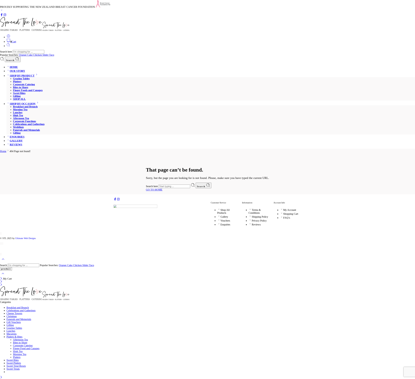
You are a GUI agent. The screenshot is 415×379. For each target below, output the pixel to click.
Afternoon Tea (21, 118)
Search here (6, 51)
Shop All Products (223, 211)
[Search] (8, 45)
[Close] (1, 278)
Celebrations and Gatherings (29, 124)
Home (3, 151)
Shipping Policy (260, 216)
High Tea (18, 115)
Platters (17, 81)
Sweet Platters (13, 363)
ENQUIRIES (17, 136)
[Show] (1, 10)
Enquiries (225, 224)
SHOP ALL (19, 99)
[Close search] (3, 275)
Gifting (17, 96)
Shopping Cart (290, 213)
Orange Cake (26, 55)
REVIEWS (16, 144)
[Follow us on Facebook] (1, 15)
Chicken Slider (41, 55)
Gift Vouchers (13, 322)
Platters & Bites (14, 336)
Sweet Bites (19, 93)
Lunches (17, 112)
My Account (289, 210)
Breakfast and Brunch (25, 106)
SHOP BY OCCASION (23, 103)
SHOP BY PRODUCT (22, 75)
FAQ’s (286, 217)
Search (10, 60)
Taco (51, 55)
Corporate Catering (24, 84)
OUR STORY (17, 71)
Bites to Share (20, 87)
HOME (14, 67)
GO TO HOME (154, 189)
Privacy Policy (259, 220)
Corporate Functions (24, 121)
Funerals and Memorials (26, 130)
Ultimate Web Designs (25, 238)
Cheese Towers (14, 313)
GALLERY (16, 140)
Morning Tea (20, 109)
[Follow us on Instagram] (4, 15)
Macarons (11, 333)
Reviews (256, 224)
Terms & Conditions (255, 211)
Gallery (224, 216)
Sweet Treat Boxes (16, 366)
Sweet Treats (13, 368)
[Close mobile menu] (1, 284)
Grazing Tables (21, 78)
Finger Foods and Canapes (28, 90)
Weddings (18, 127)
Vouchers (225, 220)
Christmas (11, 316)
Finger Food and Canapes (26, 348)
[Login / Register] (8, 37)
